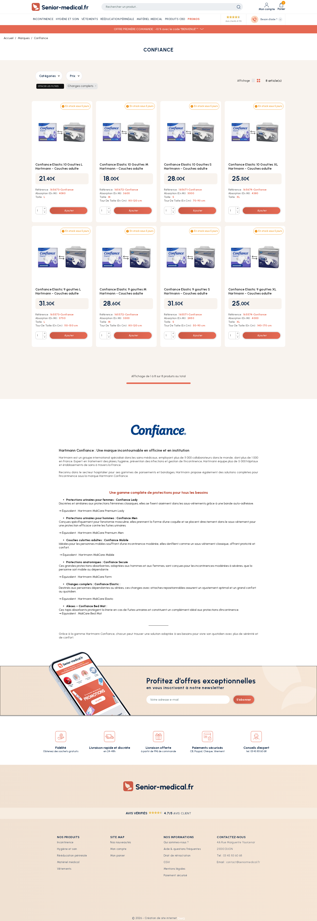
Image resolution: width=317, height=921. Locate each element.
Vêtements (64, 868)
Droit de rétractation (177, 855)
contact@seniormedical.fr (243, 862)
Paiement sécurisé (175, 875)
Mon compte (118, 849)
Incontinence (65, 842)
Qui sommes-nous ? (176, 842)
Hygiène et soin (67, 849)
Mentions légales (174, 868)
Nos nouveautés (120, 842)
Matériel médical (68, 862)
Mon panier (117, 855)
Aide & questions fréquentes (182, 849)
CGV (167, 862)
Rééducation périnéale (72, 855)
